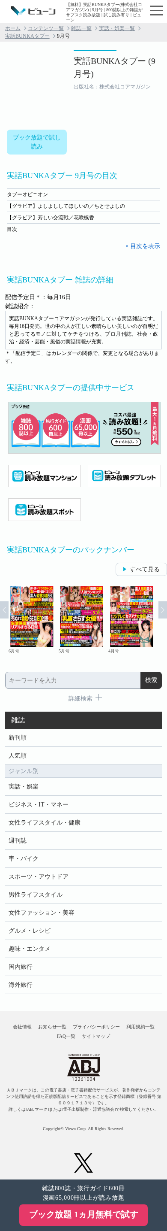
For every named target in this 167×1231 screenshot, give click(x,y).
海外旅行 (21, 985)
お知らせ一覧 (52, 1026)
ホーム (13, 28)
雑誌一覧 (81, 28)
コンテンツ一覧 (46, 28)
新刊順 (18, 737)
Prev (4, 610)
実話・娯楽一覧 (117, 28)
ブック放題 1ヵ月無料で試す (83, 1214)
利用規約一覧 (140, 1026)
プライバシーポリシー (96, 1026)
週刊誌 (18, 840)
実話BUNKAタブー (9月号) (114, 67)
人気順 (18, 755)
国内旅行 (21, 967)
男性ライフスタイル (36, 894)
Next (162, 610)
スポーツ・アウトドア (39, 876)
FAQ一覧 (66, 1036)
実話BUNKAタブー (27, 36)
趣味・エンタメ (30, 949)
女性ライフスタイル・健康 (45, 822)
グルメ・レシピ (30, 931)
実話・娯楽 (24, 786)
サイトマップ (96, 1036)
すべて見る (145, 569)
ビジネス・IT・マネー (39, 804)
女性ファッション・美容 (42, 913)
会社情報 (22, 1026)
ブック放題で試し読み (37, 142)
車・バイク (24, 858)
